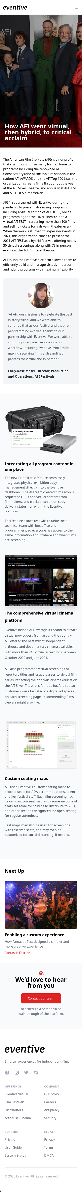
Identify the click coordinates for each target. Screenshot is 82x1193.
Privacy (49, 1139)
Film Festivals (14, 1102)
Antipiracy (51, 1110)
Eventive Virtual (16, 1094)
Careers (50, 1102)
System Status (15, 1155)
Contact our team (41, 998)
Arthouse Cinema (18, 1118)
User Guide (13, 1147)
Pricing (10, 1139)
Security (50, 1118)
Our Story (51, 1094)
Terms (49, 1147)
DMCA (49, 1155)
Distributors (14, 1110)
